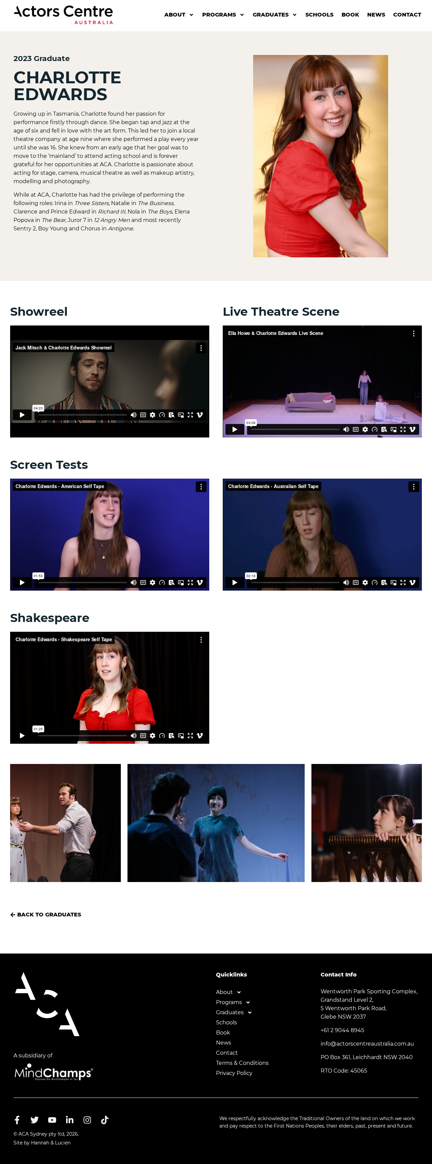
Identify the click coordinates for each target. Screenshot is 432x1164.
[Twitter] (34, 1119)
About (174, 14)
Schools (319, 14)
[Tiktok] (104, 1119)
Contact (407, 14)
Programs (219, 14)
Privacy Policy (234, 1073)
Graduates (271, 14)
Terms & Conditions (242, 1063)
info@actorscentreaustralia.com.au (367, 1044)
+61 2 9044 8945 (342, 1030)
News (376, 14)
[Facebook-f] (16, 1119)
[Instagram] (87, 1119)
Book (350, 14)
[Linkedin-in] (69, 1119)
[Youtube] (52, 1119)
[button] (18, 824)
